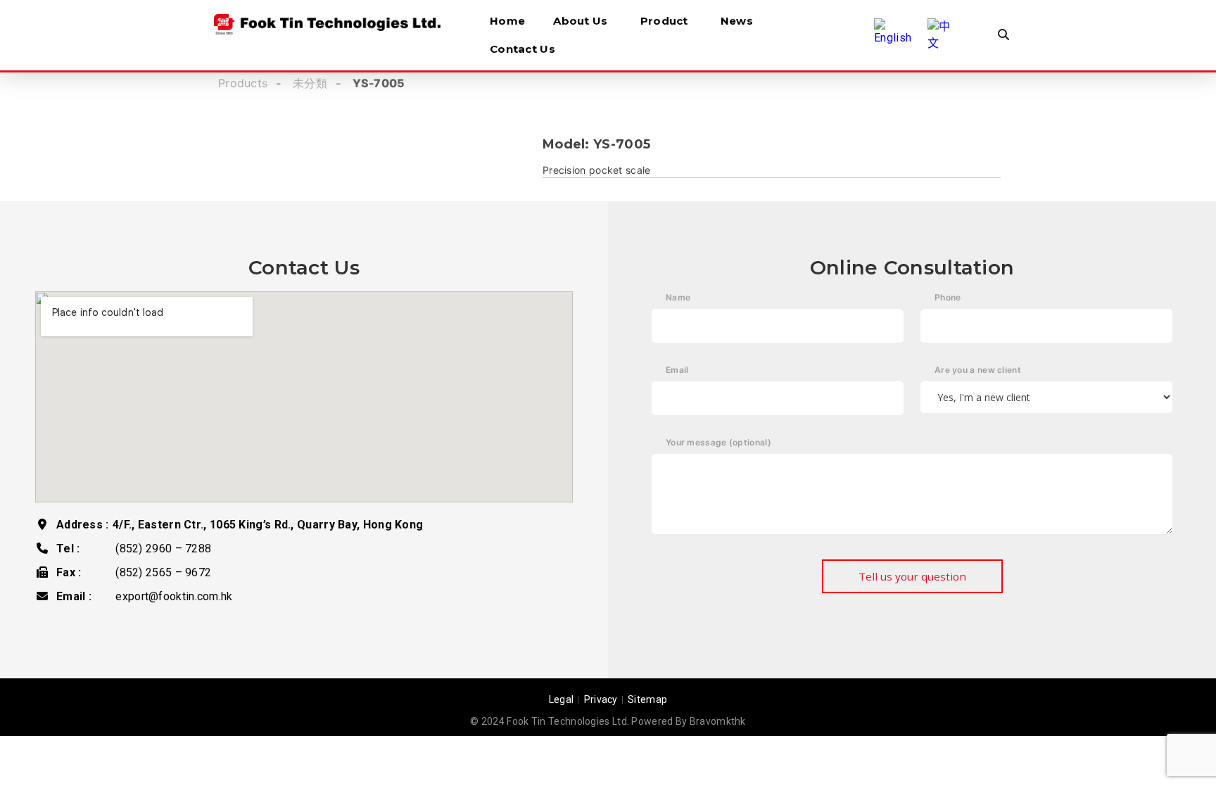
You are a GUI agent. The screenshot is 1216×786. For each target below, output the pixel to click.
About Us (580, 20)
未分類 (310, 83)
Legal (561, 699)
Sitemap (647, 699)
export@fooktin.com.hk (173, 596)
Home (507, 20)
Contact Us (522, 49)
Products (242, 83)
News (737, 20)
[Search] (1003, 35)
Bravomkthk (718, 721)
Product (664, 20)
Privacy (601, 699)
